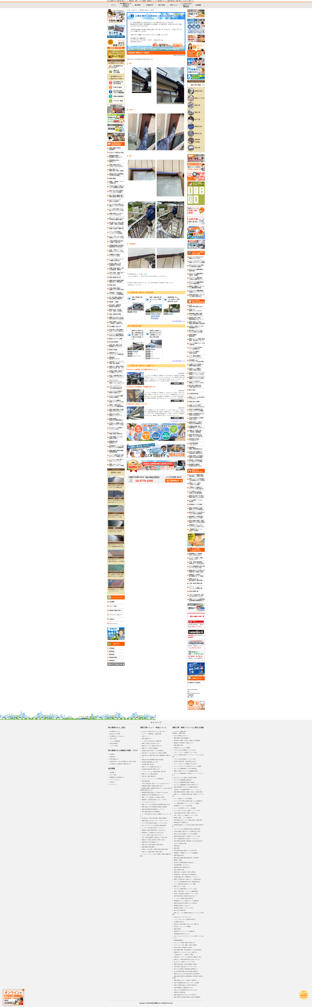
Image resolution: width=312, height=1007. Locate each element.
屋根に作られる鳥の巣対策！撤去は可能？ (152, 844)
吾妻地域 (111, 660)
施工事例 (137, 5)
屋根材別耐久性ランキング (114, 358)
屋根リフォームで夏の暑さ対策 (150, 774)
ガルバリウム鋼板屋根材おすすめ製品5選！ (196, 282)
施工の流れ (161, 5)
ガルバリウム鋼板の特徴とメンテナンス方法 (116, 401)
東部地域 (111, 654)
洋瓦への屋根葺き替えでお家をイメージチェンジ (116, 376)
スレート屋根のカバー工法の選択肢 (197, 344)
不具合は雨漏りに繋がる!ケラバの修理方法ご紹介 (116, 186)
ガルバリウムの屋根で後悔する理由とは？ (115, 392)
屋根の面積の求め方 (115, 277)
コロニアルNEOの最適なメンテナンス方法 (196, 382)
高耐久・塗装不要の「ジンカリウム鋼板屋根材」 (186, 891)
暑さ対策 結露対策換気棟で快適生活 (115, 305)
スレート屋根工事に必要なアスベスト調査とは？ (116, 455)
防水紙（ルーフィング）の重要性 (182, 926)
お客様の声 (149, 5)
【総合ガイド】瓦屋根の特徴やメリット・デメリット (187, 789)
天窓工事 (197, 147)
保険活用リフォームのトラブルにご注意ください (197, 525)
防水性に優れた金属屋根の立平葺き (183, 947)
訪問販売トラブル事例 (195, 504)
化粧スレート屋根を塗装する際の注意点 (195, 369)
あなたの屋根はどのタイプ (181, 735)
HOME (128, 10)
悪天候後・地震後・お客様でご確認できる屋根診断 (187, 740)
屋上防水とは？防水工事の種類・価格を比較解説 (116, 223)
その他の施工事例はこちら (178, 321)
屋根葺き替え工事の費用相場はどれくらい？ (196, 318)
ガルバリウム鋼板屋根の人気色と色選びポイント (186, 784)
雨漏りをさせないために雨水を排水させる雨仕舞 (116, 318)
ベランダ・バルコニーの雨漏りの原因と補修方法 (116, 227)
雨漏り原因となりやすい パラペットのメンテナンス (155, 820)
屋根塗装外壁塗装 (197, 141)
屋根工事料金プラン (147, 738)
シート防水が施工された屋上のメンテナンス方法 (116, 209)
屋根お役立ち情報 (194, 401)
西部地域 (111, 651)
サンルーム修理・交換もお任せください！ (196, 558)
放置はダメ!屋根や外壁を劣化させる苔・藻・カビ (116, 367)
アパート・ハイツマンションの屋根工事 (195, 587)
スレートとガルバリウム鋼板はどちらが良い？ (196, 257)
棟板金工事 (198, 133)
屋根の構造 (112, 178)
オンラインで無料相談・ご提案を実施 (151, 733)
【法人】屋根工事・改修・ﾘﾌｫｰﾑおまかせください (197, 595)
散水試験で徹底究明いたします (150, 762)
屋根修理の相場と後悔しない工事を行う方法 (195, 314)
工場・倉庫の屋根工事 (195, 583)
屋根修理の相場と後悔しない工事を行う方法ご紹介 (155, 792)
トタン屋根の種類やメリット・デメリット (195, 356)
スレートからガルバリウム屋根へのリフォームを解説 (197, 261)
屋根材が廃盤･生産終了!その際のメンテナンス (116, 371)
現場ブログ (135, 10)
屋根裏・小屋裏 (113, 302)
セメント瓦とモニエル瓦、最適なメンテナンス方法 (187, 810)
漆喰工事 (197, 105)
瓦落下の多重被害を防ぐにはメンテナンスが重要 (196, 410)
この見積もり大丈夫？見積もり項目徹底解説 (195, 492)
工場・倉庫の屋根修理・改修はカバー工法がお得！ (197, 562)
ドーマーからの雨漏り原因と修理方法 (115, 433)
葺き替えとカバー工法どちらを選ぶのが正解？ (196, 331)
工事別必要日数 (193, 393)
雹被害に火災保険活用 (179, 992)
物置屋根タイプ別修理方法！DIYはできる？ (195, 554)
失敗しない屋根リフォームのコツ (195, 310)
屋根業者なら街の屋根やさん (117, 777)
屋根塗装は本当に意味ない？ (114, 161)
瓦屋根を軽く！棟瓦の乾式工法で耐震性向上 (185, 874)
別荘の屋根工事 (193, 591)
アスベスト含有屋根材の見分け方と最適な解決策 (116, 334)
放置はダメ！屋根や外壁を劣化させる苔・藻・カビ (187, 959)
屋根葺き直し (199, 126)
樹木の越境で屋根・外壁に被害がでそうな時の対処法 (197, 521)
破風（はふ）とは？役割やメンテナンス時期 (116, 464)
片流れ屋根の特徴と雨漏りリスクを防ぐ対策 (116, 289)
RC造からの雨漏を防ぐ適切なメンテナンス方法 (186, 893)
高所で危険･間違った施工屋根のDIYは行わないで (116, 410)
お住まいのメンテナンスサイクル (182, 917)
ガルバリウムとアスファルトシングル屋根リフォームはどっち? (116, 381)
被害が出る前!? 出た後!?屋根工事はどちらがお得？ (197, 496)
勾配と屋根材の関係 (115, 314)
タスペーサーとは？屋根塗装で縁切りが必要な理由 (187, 829)
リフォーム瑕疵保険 (115, 741)
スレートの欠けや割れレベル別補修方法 (195, 348)
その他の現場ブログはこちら (178, 421)
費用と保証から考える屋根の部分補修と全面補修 (154, 806)
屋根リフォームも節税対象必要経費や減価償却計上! (197, 599)
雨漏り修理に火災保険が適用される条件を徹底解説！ (187, 997)
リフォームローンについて (148, 802)
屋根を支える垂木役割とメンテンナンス (115, 414)
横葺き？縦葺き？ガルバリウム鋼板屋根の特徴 (197, 287)
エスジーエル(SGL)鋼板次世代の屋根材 (116, 396)
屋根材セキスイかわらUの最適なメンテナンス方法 (196, 377)
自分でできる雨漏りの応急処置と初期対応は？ (196, 452)
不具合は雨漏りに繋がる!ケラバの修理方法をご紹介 (187, 831)
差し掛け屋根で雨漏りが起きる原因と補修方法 (186, 971)
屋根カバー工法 (199, 98)
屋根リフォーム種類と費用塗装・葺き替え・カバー (197, 339)
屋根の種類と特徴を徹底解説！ (115, 148)
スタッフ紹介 (113, 606)
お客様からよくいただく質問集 (182, 747)
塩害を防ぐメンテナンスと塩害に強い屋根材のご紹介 (187, 957)
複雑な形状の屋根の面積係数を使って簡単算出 (116, 281)
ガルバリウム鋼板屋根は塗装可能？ (196, 270)
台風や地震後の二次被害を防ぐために (196, 418)
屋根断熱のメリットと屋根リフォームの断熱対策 (116, 446)
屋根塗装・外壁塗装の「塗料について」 (184, 742)
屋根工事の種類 (196, 85)
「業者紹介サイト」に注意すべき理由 (195, 529)
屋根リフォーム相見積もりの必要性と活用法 (153, 797)
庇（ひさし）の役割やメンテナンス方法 (116, 428)
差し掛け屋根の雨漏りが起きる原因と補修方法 (116, 298)
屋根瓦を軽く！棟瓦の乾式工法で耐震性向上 (195, 422)
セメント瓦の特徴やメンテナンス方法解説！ (116, 232)
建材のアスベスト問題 (115, 338)
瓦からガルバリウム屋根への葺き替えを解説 (196, 265)
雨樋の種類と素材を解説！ (148, 847)
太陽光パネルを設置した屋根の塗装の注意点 (196, 365)
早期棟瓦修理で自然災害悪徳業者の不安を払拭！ (116, 246)
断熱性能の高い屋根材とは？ (113, 442)
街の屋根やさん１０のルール (117, 736)
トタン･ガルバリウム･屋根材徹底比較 (115, 387)
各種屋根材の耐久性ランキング (182, 933)
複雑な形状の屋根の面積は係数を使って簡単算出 (186, 857)
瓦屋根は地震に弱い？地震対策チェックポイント (197, 427)
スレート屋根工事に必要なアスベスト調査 (184, 884)
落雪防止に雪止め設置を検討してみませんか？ (154, 830)
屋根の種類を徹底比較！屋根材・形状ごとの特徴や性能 (188, 792)
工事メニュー (174, 5)
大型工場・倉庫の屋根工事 (148, 776)
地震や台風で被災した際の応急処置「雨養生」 (116, 268)
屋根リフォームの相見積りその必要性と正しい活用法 (197, 479)
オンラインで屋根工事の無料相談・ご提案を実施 (196, 475)
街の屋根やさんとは (115, 731)
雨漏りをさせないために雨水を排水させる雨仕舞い (187, 973)
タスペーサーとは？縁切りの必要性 (115, 200)
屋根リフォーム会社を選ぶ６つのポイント (197, 398)
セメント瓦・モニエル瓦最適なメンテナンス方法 (116, 237)
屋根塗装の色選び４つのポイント (194, 439)
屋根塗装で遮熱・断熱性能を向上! (196, 448)
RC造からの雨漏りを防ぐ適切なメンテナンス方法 (116, 423)
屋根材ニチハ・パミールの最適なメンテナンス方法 (197, 373)
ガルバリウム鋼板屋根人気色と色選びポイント (196, 278)
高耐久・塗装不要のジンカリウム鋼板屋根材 (116, 405)
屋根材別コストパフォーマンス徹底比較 (116, 353)
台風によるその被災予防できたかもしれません (197, 405)
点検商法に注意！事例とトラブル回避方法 (152, 750)
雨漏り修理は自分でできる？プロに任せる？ (116, 165)
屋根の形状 (112, 285)
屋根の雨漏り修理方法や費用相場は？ (116, 419)
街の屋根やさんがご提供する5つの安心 (125, 5)
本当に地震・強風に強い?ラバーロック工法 (116, 273)
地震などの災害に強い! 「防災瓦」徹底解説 (196, 431)
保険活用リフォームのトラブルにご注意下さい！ (186, 952)
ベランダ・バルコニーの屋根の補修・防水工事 (154, 771)
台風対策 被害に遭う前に (148, 764)
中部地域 (111, 648)
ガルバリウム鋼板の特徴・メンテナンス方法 (185, 888)
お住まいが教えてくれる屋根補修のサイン (196, 327)
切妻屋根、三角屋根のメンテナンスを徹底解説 (116, 293)
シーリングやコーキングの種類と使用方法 (116, 259)
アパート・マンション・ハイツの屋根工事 (152, 778)
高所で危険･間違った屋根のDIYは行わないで (185, 896)
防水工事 (197, 119)
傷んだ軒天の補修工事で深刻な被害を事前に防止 (116, 196)
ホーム (113, 5)
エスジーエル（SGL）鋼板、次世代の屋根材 (185, 945)
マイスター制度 (114, 745)
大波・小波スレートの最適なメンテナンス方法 (116, 250)
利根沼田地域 (113, 657)
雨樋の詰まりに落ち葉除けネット (150, 842)
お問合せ (111, 619)
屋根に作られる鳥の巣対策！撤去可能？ (196, 579)
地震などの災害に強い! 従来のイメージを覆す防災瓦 (187, 879)
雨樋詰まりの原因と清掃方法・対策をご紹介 (153, 839)
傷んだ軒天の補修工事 (179, 910)
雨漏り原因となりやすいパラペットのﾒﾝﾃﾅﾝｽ (116, 214)
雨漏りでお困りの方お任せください (151, 743)
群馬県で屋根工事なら (115, 610)
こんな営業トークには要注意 (195, 500)
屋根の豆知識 (113, 349)
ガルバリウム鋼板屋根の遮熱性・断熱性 (196, 274)
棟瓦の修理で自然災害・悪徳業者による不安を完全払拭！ (188, 841)
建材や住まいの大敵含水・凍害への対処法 (115, 310)
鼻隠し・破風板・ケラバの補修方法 (116, 182)
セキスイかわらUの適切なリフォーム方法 (184, 750)
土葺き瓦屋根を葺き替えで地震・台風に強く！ (116, 241)
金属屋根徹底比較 (178, 940)
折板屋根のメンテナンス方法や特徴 (183, 805)
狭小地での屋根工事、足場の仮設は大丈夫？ (185, 761)
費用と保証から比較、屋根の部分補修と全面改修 (197, 322)
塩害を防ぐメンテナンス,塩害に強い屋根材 (116, 362)
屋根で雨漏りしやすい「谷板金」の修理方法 (115, 322)
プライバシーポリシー (115, 614)
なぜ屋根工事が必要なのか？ (196, 305)
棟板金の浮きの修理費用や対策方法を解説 (116, 174)
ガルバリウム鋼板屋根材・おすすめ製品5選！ (185, 768)
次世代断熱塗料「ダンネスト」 (193, 444)
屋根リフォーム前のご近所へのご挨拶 (195, 483)
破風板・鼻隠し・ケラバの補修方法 (183, 817)
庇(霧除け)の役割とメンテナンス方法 (114, 255)
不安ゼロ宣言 (113, 738)
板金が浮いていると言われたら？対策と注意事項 (197, 513)
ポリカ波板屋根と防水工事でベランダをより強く (197, 567)
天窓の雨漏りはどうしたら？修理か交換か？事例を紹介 (188, 820)
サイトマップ (113, 623)
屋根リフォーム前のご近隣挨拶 (150, 748)
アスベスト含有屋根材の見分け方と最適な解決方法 (187, 881)
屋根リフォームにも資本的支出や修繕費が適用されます (156, 804)
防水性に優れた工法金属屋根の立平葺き (115, 264)
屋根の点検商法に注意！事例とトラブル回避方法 (196, 508)
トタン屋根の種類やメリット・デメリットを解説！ (187, 803)
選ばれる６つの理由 (115, 733)
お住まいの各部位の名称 (116, 152)
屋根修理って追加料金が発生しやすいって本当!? (196, 517)
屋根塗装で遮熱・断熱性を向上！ (182, 867)
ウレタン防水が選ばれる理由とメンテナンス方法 (116, 205)
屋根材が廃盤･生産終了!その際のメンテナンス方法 (187, 836)
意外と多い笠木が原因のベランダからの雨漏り (116, 191)
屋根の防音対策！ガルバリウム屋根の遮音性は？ (197, 295)
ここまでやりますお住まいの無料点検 (186, 5)
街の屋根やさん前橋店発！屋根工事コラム (120, 764)
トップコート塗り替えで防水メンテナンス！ (116, 460)
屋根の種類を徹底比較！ (193, 335)
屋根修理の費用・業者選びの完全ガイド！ (116, 156)
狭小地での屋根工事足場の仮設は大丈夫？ (195, 386)
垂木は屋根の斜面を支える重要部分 (151, 811)
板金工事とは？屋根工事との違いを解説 (116, 170)
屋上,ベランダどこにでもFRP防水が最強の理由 (116, 218)
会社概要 (198, 5)
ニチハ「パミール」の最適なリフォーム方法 (185, 752)
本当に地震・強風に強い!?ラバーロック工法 (185, 966)
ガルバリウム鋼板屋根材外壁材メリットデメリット (197, 291)
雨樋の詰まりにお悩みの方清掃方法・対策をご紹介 (197, 571)
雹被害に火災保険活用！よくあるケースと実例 (196, 460)
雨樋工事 (197, 112)
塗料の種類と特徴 (196, 616)
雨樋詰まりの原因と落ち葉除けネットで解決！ (197, 575)
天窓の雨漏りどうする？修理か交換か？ (116, 437)
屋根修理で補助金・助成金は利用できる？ (195, 465)
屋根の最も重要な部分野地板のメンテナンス (115, 345)
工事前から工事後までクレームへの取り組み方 (196, 488)
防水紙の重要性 (113, 342)
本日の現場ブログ (114, 759)
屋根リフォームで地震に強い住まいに (151, 766)
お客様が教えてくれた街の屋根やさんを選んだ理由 (123, 761)
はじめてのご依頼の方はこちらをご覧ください (154, 731)
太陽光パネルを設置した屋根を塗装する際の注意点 (155, 849)
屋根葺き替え (199, 91)
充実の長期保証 (114, 743)
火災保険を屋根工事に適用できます (151, 769)
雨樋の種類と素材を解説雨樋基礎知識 (116, 451)
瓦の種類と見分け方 (115, 326)
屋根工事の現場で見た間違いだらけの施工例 (195, 435)
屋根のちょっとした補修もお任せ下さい (152, 745)
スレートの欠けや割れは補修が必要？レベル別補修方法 (188, 801)
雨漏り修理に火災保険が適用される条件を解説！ (196, 456)
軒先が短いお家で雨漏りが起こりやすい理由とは (116, 330)
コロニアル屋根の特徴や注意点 (194, 352)
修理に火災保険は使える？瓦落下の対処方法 (197, 414)
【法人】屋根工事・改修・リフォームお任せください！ (156, 783)
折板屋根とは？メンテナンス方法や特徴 (196, 360)
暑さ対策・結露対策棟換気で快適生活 (183, 862)
